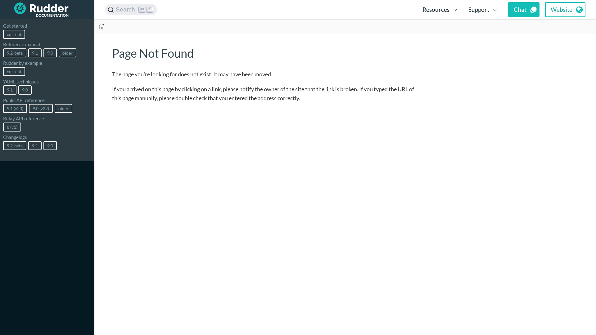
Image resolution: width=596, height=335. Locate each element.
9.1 (35, 53)
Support (478, 9)
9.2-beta (15, 53)
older (67, 53)
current (14, 34)
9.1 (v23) (15, 108)
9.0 (50, 53)
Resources (435, 9)
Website (561, 9)
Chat (520, 9)
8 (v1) (12, 127)
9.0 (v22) (41, 108)
